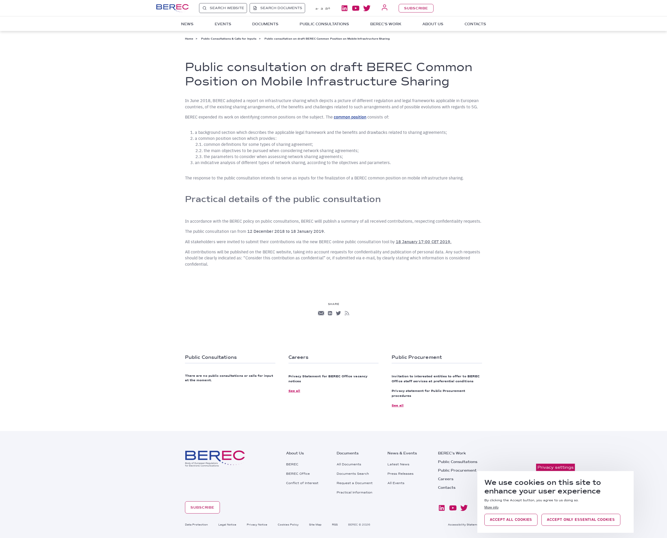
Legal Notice (227, 524)
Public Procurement (457, 470)
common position (350, 116)
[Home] (172, 8)
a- (317, 8)
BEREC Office (298, 474)
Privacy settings (556, 467)
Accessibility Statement (465, 524)
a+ (327, 8)
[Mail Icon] (321, 313)
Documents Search (353, 474)
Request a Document (355, 483)
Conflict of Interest (302, 483)
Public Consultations (457, 462)
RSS (335, 524)
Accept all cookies (511, 520)
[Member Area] (384, 8)
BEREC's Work (452, 453)
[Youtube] (355, 8)
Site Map (315, 524)
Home (189, 38)
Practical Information (354, 492)
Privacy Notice (257, 524)
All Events (395, 483)
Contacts (475, 24)
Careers (445, 479)
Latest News (398, 464)
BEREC (292, 464)
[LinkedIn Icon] (330, 313)
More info (491, 507)
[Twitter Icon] (338, 313)
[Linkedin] (344, 8)
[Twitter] (366, 8)
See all (294, 391)
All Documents (349, 464)
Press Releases (400, 474)
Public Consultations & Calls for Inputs (228, 38)
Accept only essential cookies (581, 520)
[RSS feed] (347, 313)
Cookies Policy (288, 524)
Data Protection (196, 524)
